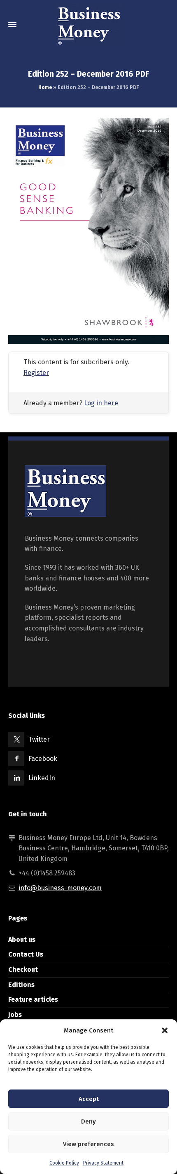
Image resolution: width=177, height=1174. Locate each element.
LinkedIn (41, 778)
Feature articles (33, 999)
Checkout (23, 969)
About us (21, 939)
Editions (21, 985)
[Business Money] (88, 24)
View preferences (88, 1144)
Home (45, 87)
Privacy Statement (103, 1163)
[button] (165, 1030)
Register (36, 373)
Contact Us (25, 954)
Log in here (101, 403)
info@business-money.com (60, 888)
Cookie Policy (64, 1163)
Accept (89, 1099)
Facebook (42, 759)
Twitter (39, 739)
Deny (88, 1121)
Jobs (15, 1015)
